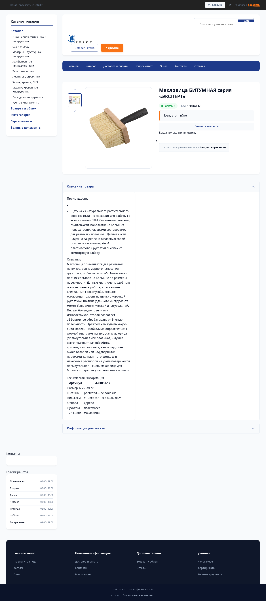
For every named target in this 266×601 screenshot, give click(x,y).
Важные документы (26, 128)
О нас (163, 66)
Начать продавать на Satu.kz (26, 5)
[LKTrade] (95, 39)
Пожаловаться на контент (138, 595)
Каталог (17, 31)
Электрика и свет (23, 71)
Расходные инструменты (27, 97)
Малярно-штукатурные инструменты (27, 54)
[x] (73, 443)
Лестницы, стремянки (26, 76)
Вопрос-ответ (144, 66)
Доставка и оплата (115, 66)
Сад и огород (20, 46)
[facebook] (65, 443)
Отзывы (199, 66)
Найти (246, 21)
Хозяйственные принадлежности (23, 63)
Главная (73, 66)
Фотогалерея (20, 115)
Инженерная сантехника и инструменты (29, 39)
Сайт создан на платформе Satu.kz (133, 589)
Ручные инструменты (25, 102)
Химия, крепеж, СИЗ (25, 82)
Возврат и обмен (24, 108)
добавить (254, 5)
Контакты (180, 66)
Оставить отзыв (84, 47)
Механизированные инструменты (25, 89)
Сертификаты (21, 121)
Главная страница (25, 561)
